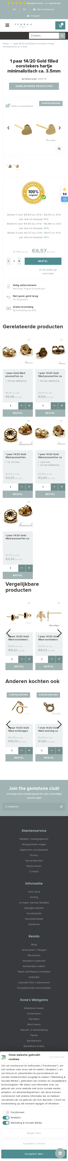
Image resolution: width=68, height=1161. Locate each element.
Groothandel (34, 913)
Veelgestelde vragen (34, 844)
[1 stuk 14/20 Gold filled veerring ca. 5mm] (49, 707)
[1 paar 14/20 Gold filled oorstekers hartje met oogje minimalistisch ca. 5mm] (19, 616)
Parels (34, 1035)
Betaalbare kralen (34, 1046)
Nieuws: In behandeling (34, 1030)
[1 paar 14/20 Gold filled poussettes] (18, 433)
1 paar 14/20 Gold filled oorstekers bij (48, 638)
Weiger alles (34, 1133)
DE (14, 9)
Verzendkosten (34, 860)
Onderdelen (34, 1013)
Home (6, 44)
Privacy (34, 855)
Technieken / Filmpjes (34, 950)
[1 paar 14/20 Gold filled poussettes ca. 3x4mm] (50, 352)
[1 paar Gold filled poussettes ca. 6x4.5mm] (18, 352)
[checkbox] (12, 1113)
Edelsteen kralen (34, 1008)
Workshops (34, 955)
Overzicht (58, 1057)
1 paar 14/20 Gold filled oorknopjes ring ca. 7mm (18, 730)
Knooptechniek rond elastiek (34, 988)
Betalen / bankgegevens (34, 839)
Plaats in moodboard (22, 106)
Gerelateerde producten (33, 86)
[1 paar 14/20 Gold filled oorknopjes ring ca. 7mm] (19, 707)
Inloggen (35, 16)
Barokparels (34, 1041)
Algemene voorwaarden (34, 850)
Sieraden (34, 1019)
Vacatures (34, 924)
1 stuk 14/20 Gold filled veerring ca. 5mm (48, 730)
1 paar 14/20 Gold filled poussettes (15, 456)
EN (24, 9)
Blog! (34, 944)
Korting (34, 897)
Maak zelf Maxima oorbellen (34, 971)
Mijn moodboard (45, 9)
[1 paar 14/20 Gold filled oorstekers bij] (49, 616)
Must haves (34, 1024)
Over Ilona (34, 892)
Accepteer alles (34, 1154)
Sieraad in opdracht (34, 961)
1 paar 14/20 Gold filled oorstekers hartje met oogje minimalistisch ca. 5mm (18, 638)
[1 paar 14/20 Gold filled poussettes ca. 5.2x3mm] (18, 515)
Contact (34, 871)
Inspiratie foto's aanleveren (34, 982)
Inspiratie (34, 977)
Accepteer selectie (34, 1143)
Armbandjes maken (34, 966)
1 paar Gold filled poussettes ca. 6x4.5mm (15, 375)
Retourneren (34, 866)
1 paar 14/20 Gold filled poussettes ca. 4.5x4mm (50, 456)
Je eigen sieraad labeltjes (34, 902)
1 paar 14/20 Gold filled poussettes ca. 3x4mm (50, 375)
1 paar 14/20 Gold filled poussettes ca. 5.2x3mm (17, 537)
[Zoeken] (62, 36)
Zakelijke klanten (34, 908)
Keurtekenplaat (34, 919)
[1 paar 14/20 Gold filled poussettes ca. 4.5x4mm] (50, 433)
